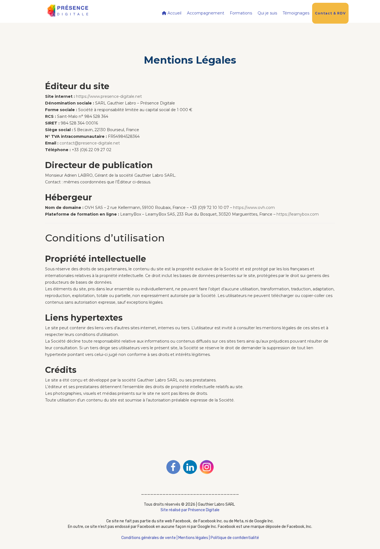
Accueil (173, 13)
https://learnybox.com (298, 214)
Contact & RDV (330, 13)
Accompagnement (205, 13)
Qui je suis (267, 13)
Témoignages (296, 13)
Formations (241, 13)
